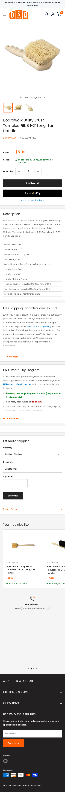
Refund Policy (10, 509)
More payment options (32, 200)
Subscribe (14, 743)
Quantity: (8, 171)
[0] (59, 14)
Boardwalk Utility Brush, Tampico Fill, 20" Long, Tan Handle (20, 569)
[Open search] (46, 14)
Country (7, 447)
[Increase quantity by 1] (38, 171)
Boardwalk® (9, 137)
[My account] (52, 14)
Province (8, 461)
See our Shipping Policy (39, 326)
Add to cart (32, 183)
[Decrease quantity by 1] (19, 171)
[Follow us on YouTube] (5, 761)
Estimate (13, 495)
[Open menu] (4, 14)
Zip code (7, 476)
